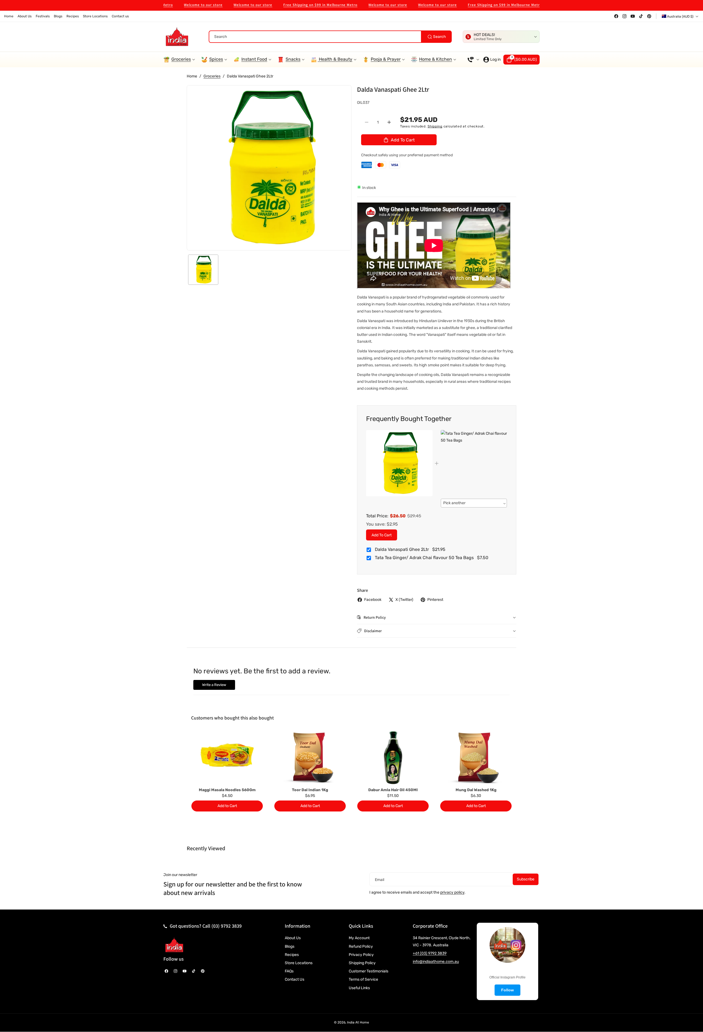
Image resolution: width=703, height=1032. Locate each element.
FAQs (289, 971)
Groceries (212, 76)
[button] (521, 60)
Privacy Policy (361, 954)
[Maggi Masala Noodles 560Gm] (227, 757)
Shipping (435, 126)
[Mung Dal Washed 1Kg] (476, 757)
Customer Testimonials (368, 971)
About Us (293, 938)
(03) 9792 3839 (226, 926)
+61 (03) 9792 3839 (430, 953)
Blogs (289, 946)
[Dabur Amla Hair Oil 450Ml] (393, 757)
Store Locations (299, 963)
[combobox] (330, 36)
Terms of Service (363, 979)
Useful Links (359, 988)
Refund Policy (361, 946)
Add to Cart (382, 534)
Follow (507, 990)
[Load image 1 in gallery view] (203, 270)
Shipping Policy (362, 963)
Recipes (292, 954)
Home (192, 76)
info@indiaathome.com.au (436, 961)
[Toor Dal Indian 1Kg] (310, 757)
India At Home (358, 1022)
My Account (359, 938)
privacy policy (452, 892)
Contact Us (294, 979)
